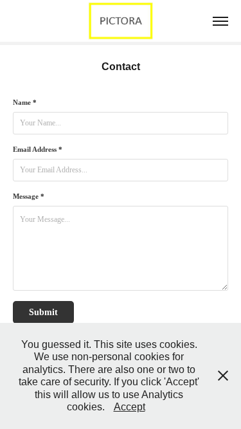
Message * (28, 196)
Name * (25, 102)
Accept (129, 406)
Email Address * (37, 149)
